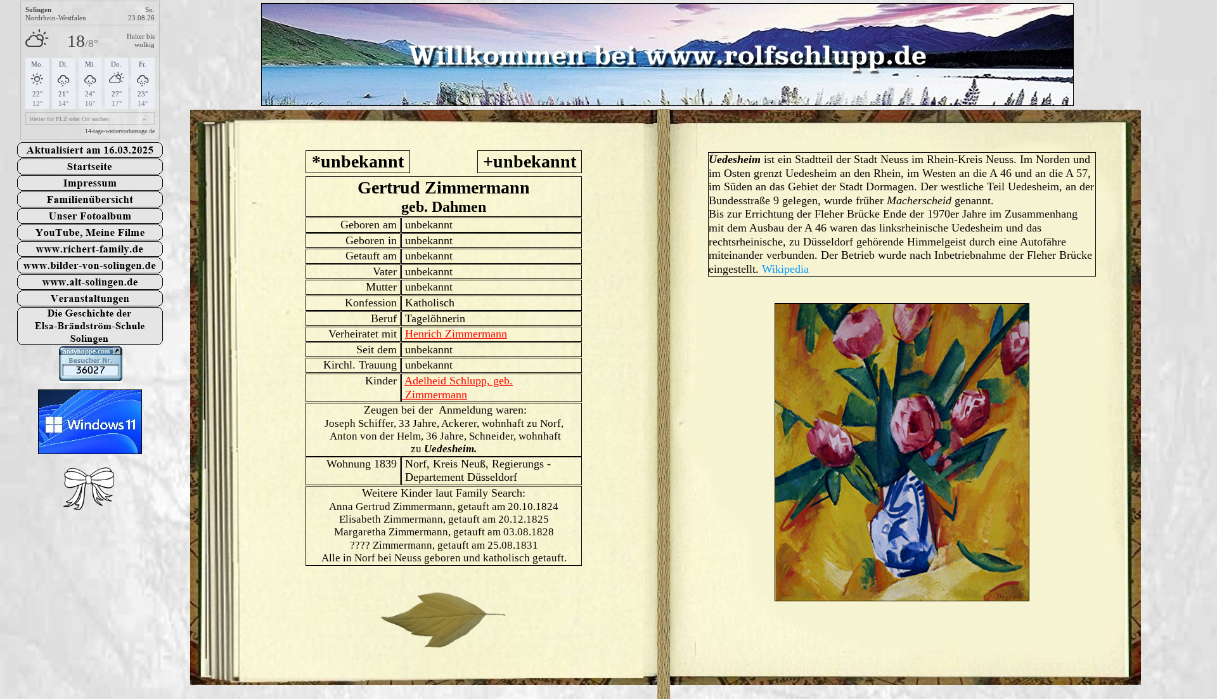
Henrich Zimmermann (456, 333)
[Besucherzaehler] (90, 377)
